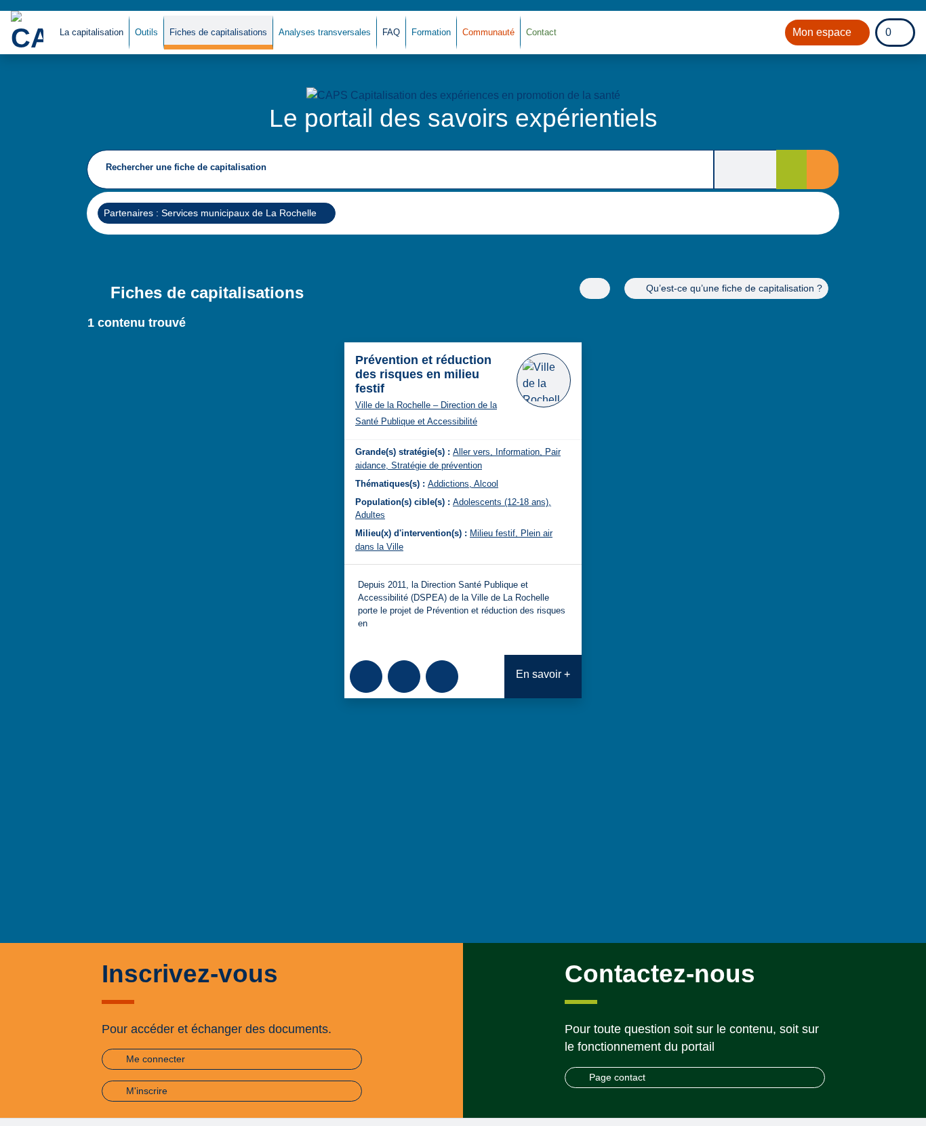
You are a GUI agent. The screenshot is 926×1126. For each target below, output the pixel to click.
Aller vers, (474, 452)
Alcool (486, 484)
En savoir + (543, 674)
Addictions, (451, 484)
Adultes (370, 515)
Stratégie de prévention (436, 465)
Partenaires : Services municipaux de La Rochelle (210, 212)
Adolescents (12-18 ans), (502, 502)
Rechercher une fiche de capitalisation (186, 167)
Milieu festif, (495, 533)
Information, (520, 452)
